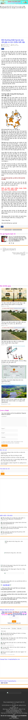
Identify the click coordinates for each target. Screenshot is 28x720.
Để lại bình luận (15, 45)
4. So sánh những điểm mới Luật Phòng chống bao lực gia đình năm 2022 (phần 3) (14, 598)
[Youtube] (15, 703)
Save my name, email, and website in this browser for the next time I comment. (12, 442)
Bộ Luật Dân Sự (18, 54)
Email (3, 432)
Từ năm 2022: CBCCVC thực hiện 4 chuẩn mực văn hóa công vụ (13, 648)
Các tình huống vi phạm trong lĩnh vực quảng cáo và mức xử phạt (13, 463)
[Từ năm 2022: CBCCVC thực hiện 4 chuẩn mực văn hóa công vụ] (1, 647)
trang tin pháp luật (16, 623)
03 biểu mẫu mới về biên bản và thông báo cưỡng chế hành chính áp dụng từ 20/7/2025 (14, 528)
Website (3, 437)
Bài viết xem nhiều (5, 628)
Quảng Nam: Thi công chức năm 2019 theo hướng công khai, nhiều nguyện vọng (14, 638)
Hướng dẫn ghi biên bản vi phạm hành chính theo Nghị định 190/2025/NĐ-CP (13, 523)
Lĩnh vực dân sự (19, 6)
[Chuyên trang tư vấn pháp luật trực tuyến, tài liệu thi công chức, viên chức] (14, 2)
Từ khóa (14, 628)
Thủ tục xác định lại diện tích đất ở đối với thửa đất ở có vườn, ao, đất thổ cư (13, 322)
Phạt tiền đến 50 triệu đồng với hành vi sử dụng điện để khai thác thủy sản (13, 634)
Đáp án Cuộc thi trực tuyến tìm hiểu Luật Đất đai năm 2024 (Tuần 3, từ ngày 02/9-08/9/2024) (13, 401)
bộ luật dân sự (8, 229)
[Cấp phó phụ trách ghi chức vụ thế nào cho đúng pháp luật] (1, 642)
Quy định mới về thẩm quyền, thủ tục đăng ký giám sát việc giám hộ (13, 361)
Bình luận (3, 631)
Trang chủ (3, 6)
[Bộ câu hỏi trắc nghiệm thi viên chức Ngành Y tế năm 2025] (1, 651)
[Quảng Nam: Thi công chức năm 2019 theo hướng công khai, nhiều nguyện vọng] (1, 637)
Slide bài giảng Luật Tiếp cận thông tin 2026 (11, 455)
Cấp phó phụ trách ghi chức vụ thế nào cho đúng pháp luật (13, 643)
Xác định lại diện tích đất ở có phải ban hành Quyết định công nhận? (12, 342)
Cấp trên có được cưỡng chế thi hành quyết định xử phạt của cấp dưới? (18, 253)
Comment (4, 416)
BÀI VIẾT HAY (10, 6)
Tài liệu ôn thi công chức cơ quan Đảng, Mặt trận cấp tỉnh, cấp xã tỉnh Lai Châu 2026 (14, 460)
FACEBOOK (23, 715)
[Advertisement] (14, 23)
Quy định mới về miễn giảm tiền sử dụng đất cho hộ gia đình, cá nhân (9, 249)
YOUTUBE (14, 717)
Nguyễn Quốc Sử (6, 44)
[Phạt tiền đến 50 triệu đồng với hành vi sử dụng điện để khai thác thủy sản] (1, 633)
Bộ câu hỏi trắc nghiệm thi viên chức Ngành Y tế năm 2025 (13, 652)
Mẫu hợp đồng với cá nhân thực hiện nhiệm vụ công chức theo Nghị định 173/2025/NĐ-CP (13, 518)
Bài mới (19, 628)
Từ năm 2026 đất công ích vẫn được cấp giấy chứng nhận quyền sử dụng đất (13, 303)
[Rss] (12, 703)
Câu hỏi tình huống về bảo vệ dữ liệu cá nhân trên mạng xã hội (13, 453)
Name (3, 428)
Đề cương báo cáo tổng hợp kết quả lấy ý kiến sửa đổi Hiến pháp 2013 (13, 532)
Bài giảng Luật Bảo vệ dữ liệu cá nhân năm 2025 (12, 457)
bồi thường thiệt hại (17, 229)
